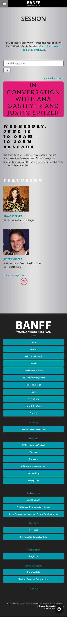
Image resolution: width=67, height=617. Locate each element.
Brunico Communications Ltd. (51, 606)
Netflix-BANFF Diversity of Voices (33, 507)
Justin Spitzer (12, 259)
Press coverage (33, 385)
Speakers (33, 459)
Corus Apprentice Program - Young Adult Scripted (33, 514)
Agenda (33, 452)
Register (33, 556)
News (33, 363)
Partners (33, 530)
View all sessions (54, 78)
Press (33, 392)
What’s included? (33, 356)
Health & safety (33, 406)
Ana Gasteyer (12, 216)
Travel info (33, 399)
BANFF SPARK (33, 500)
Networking (34, 473)
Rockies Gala (33, 572)
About (33, 349)
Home (33, 342)
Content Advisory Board (33, 378)
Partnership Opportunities (33, 537)
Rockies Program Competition (33, 579)
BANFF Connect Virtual (33, 445)
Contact (34, 413)
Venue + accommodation (34, 429)
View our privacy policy (54, 608)
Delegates (33, 480)
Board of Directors (33, 370)
